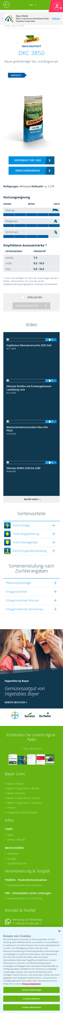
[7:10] (31, 421)
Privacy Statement (31, 983)
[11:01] (31, 380)
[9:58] (31, 462)
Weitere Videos (31, 499)
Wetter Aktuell (16, 839)
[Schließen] (2, 18)
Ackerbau (13, 853)
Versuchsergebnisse (27, 170)
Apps (10, 834)
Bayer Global (15, 783)
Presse (11, 807)
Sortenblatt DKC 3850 (27, 160)
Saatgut (12, 858)
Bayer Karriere (16, 793)
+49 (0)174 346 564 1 (28, 923)
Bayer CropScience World (23, 788)
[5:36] (31, 339)
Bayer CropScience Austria (23, 798)
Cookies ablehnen (31, 998)
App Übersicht (33, 748)
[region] (31, 970)
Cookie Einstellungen (32, 989)
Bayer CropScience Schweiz (24, 802)
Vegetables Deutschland (22, 812)
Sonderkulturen (17, 863)
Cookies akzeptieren (31, 1007)
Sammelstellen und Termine (24, 885)
